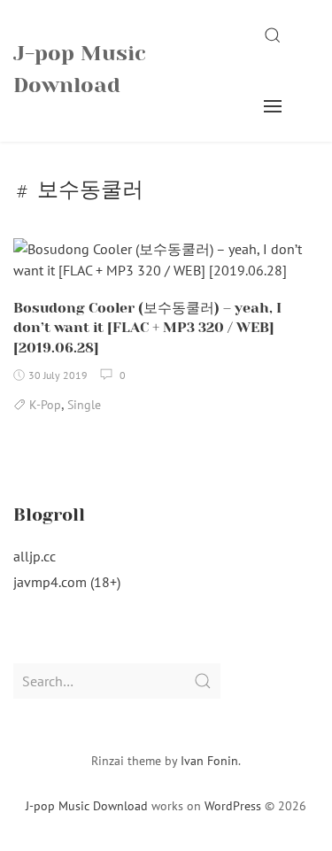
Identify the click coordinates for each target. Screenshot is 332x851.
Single (84, 405)
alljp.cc (34, 556)
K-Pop (45, 405)
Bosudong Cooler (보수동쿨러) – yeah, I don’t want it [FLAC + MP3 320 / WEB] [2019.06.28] (147, 327)
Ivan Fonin (209, 761)
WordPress (233, 806)
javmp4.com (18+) (66, 582)
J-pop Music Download (79, 69)
